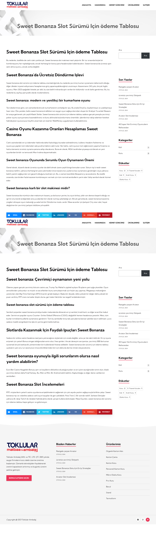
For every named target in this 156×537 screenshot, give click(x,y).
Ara (120, 50)
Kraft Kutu (131, 175)
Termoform (111, 498)
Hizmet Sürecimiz (116, 5)
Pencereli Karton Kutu (115, 469)
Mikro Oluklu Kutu (113, 475)
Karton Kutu (111, 463)
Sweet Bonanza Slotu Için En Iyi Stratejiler (73, 468)
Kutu (121, 153)
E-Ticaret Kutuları (134, 171)
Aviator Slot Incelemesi (128, 116)
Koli (120, 147)
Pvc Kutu (110, 481)
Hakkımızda (100, 5)
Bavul (108, 486)
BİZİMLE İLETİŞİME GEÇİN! (19, 478)
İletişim (146, 5)
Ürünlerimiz (133, 5)
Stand (108, 492)
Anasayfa (86, 5)
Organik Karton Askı (114, 451)
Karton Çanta (111, 457)
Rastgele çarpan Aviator (129, 87)
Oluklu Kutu (124, 179)
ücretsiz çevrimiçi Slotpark (130, 95)
